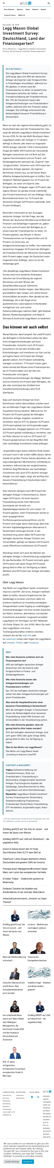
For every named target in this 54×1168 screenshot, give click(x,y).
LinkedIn (10, 642)
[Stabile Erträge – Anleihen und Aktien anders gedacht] (39, 973)
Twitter (19, 642)
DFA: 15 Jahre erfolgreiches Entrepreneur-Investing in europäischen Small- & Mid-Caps (14, 1069)
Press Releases (9, 49)
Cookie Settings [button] (12, 1161)
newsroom (11, 639)
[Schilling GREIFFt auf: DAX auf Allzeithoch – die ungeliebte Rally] (39, 1005)
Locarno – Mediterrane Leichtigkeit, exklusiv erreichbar (38, 928)
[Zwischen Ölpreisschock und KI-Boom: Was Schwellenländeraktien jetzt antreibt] (14, 973)
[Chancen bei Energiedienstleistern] (39, 947)
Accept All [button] (28, 1161)
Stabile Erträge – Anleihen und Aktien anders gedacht (39, 986)
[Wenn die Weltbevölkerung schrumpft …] (14, 947)
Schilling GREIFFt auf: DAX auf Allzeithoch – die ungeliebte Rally (39, 1018)
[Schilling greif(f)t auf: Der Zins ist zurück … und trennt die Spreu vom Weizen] (14, 914)
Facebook (33, 642)
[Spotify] (31, 1097)
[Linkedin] (38, 1097)
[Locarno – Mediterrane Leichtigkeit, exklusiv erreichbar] (39, 914)
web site (27, 635)
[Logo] (25, 3)
